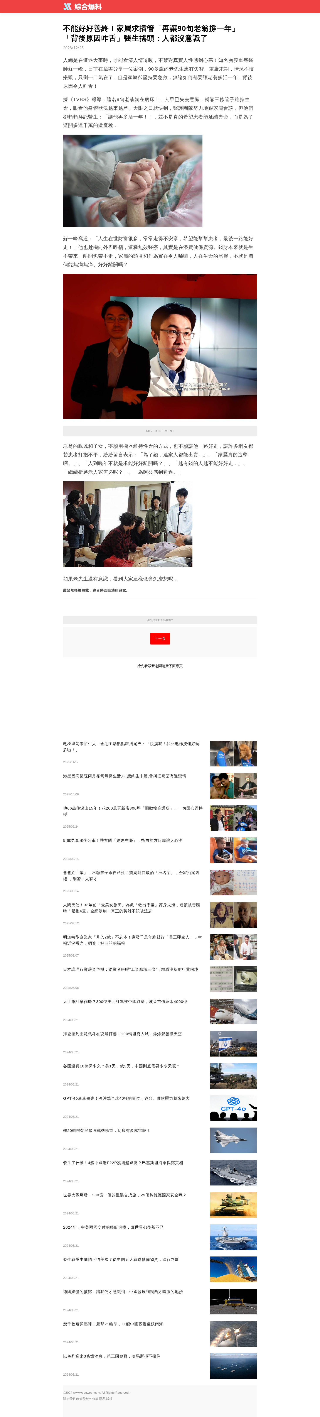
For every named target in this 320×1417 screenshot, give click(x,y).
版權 (109, 1398)
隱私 (102, 1398)
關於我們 (69, 1398)
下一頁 (160, 638)
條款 (95, 1398)
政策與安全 (83, 1398)
